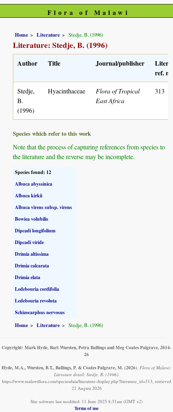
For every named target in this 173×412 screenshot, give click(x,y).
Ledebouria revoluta (36, 300)
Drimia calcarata (32, 265)
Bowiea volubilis (31, 218)
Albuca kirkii (28, 195)
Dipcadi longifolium (35, 230)
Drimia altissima (32, 254)
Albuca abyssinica (33, 183)
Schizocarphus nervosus (40, 312)
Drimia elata (27, 277)
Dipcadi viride (29, 242)
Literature (48, 34)
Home (21, 34)
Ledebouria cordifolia (37, 289)
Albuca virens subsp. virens (43, 207)
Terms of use (86, 408)
